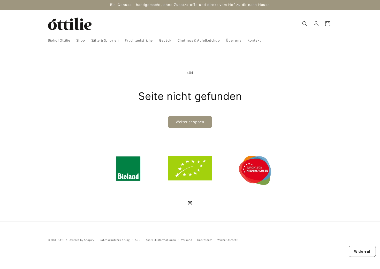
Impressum (204, 239)
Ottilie (62, 240)
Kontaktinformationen (161, 239)
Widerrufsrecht (227, 239)
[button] (304, 23)
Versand (186, 239)
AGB (137, 239)
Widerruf (362, 251)
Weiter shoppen (190, 121)
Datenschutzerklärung (115, 239)
